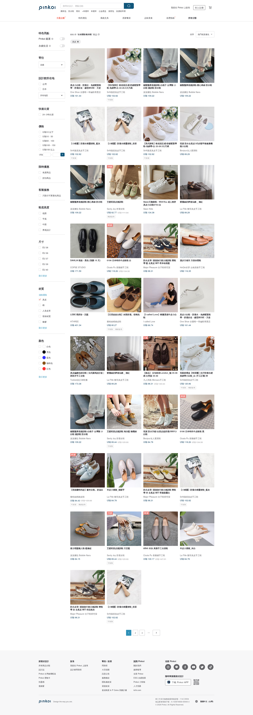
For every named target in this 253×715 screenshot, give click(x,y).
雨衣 (78, 11)
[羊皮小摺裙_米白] (197, 528)
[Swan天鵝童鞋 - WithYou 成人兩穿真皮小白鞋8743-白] (160, 182)
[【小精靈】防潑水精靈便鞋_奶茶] (124, 124)
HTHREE (74, 321)
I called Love (149, 321)
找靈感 (41, 682)
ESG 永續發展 (140, 678)
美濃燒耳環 (121, 11)
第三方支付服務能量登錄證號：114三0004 (172, 699)
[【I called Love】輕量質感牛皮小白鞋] (160, 295)
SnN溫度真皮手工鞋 (116, 91)
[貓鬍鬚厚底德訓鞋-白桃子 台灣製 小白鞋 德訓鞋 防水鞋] (160, 65)
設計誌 (41, 670)
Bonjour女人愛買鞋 (188, 150)
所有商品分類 (44, 666)
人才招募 (137, 686)
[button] (62, 154)
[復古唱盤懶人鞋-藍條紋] (87, 528)
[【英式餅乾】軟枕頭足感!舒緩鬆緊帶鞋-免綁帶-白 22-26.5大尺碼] (124, 65)
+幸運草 (85, 11)
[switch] (52, 39)
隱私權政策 (106, 682)
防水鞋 (71, 11)
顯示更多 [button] (43, 275)
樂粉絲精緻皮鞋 (114, 321)
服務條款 (106, 678)
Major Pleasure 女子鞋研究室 (156, 267)
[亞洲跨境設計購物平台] (47, 7)
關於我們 (137, 666)
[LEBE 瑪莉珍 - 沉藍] (87, 295)
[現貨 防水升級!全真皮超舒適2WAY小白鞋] (160, 412)
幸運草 (94, 11)
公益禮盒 (102, 11)
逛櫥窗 (41, 686)
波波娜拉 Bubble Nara (153, 91)
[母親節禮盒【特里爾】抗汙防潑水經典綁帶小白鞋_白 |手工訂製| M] (197, 353)
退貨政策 (106, 686)
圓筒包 (63, 11)
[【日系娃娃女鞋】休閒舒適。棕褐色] (124, 295)
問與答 (105, 666)
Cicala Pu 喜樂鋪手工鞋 (118, 267)
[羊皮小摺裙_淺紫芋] (124, 470)
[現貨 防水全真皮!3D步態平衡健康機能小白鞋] (197, 124)
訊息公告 (106, 674)
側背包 (111, 11)
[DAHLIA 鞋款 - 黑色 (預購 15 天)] (87, 241)
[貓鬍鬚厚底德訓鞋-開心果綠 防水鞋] (197, 65)
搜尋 (129, 6)
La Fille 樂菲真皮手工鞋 (191, 208)
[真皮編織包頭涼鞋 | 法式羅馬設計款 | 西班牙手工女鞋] (87, 353)
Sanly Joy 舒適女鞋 (116, 208)
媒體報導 (137, 670)
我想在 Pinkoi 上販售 (180, 7)
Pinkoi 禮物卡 (44, 678)
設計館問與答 (76, 670)
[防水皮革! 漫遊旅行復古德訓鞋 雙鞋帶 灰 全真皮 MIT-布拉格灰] (87, 587)
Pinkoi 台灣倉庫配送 (47, 674)
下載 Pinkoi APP (180, 682)
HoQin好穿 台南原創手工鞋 (192, 267)
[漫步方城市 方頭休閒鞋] (197, 241)
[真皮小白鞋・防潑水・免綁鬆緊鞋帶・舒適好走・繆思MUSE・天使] (87, 65)
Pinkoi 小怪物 (139, 682)
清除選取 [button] (43, 294)
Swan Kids (148, 208)
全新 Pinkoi (138, 674)
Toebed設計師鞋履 (79, 379)
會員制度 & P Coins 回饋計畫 (114, 690)
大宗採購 (106, 670)
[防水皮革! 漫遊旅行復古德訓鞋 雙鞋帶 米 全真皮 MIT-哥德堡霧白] (160, 470)
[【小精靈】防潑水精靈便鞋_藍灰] (87, 124)
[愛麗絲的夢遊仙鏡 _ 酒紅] (197, 182)
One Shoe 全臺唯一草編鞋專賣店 (85, 91)
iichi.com (137, 690)
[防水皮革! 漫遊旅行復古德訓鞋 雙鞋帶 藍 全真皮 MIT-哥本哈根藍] (160, 241)
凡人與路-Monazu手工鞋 (154, 379)
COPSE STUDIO (78, 267)
